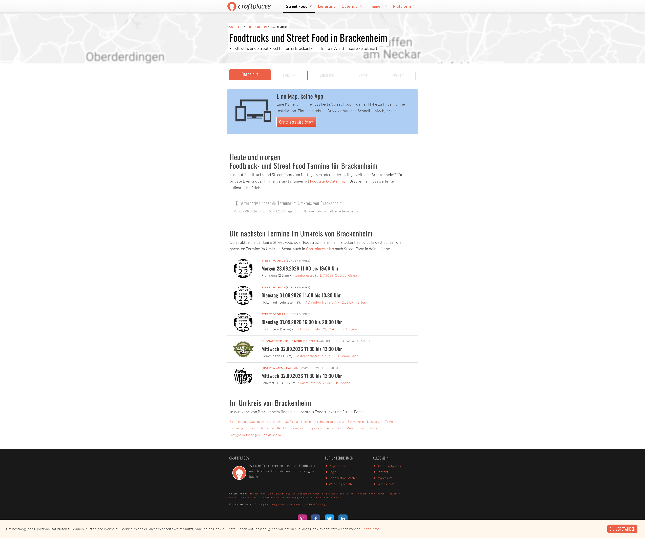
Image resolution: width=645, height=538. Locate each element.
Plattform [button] (402, 6)
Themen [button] (376, 6)
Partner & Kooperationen (360, 493)
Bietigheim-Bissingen (245, 435)
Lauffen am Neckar (298, 421)
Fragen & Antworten (388, 493)
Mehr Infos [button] (371, 529)
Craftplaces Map (320, 248)
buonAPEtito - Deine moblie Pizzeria (290, 341)
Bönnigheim (238, 421)
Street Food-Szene (269, 497)
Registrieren (337, 466)
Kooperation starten (343, 478)
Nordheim (274, 421)
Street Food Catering (313, 504)
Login (333, 472)
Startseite (236, 27)
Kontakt (382, 472)
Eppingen (315, 428)
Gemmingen (238, 428)
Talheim (390, 421)
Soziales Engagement (294, 497)
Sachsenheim (334, 428)
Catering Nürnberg (265, 504)
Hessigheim (297, 428)
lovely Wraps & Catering (281, 367)
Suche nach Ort (256, 27)
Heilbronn (267, 428)
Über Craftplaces (389, 466)
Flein (253, 428)
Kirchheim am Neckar (329, 421)
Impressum (384, 478)
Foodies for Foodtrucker (243, 497)
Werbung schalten (342, 484)
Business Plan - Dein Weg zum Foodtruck (273, 493)
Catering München (289, 504)
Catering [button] (350, 6)
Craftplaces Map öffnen (296, 122)
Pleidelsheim (272, 435)
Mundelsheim (356, 428)
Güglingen (257, 421)
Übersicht (250, 74)
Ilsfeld (281, 428)
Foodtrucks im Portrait (311, 493)
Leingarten (374, 421)
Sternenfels (377, 428)
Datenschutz (386, 484)
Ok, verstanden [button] (622, 529)
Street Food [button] (297, 6)
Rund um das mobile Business (324, 497)
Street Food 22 (273, 260)
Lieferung (327, 6)
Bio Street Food (335, 493)
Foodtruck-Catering (327, 181)
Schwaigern (356, 421)
